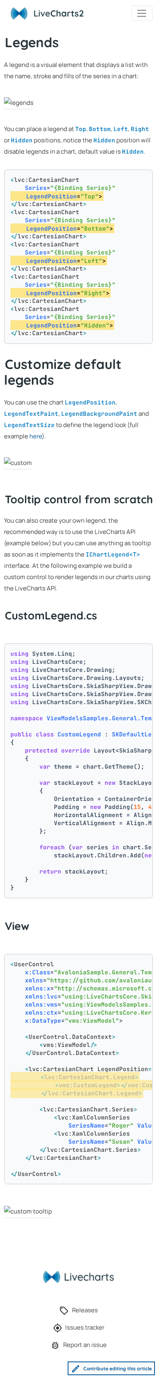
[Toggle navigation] (142, 13)
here (35, 436)
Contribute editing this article (117, 1368)
